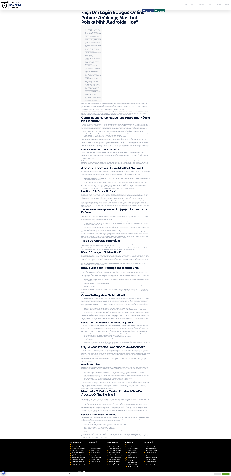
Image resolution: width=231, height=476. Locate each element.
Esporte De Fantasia (89, 62)
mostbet (141, 131)
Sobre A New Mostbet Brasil (91, 32)
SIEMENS (218, 5)
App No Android (88, 64)
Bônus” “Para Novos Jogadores (92, 61)
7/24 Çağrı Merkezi (149, 9)
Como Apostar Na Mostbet (91, 74)
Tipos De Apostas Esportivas (91, 40)
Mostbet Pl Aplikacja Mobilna (91, 90)
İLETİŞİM (227, 5)
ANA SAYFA (184, 5)
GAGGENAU (201, 5)
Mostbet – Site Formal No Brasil (92, 36)
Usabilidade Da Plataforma (91, 100)
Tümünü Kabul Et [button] (225, 473)
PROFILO (210, 5)
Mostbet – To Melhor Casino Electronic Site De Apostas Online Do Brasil (92, 58)
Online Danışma (161, 9)
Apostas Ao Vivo (88, 55)
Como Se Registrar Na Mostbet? (92, 48)
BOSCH (191, 5)
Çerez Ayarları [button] (217, 473)
